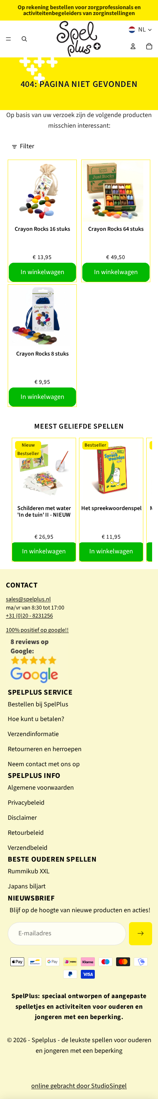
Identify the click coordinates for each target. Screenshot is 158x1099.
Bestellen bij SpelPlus (38, 704)
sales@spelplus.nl (28, 599)
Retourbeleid (26, 832)
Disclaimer (22, 817)
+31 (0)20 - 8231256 (29, 616)
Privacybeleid (26, 802)
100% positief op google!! (37, 630)
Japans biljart (27, 886)
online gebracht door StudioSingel (79, 1086)
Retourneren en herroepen (45, 749)
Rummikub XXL (29, 871)
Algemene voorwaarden (41, 787)
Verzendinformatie (33, 734)
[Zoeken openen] (24, 39)
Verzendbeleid (27, 847)
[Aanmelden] (140, 933)
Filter (27, 146)
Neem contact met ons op (44, 764)
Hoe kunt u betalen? (36, 719)
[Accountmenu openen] (133, 46)
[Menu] (8, 38)
